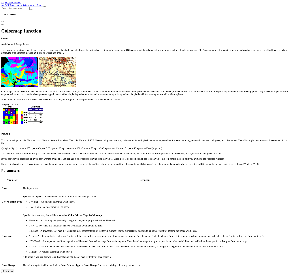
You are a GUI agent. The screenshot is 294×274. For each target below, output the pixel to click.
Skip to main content (11, 2)
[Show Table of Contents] (2, 24)
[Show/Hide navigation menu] (44, 6)
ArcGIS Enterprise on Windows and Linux (22, 5)
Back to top (7, 271)
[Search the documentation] (31, 9)
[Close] (2, 21)
